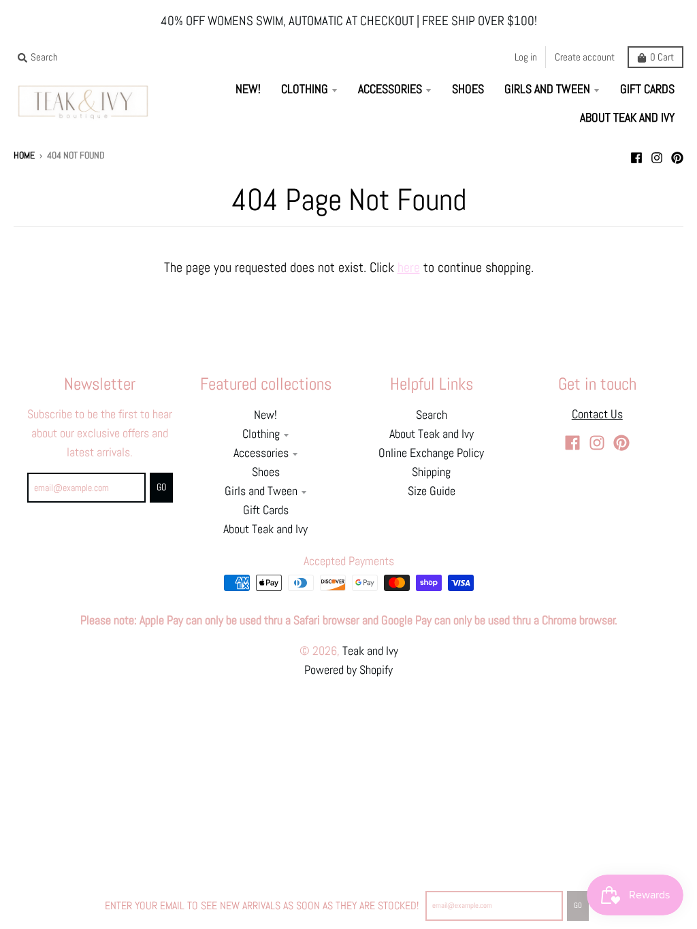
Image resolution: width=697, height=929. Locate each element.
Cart (662, 56)
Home (24, 155)
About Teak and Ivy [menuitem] (627, 117)
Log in (526, 56)
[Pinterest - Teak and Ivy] (677, 154)
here (409, 267)
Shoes (266, 471)
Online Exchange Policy (431, 452)
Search (431, 414)
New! (265, 414)
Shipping (431, 471)
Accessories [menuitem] (390, 89)
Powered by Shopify (348, 669)
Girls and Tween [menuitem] (547, 89)
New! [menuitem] (248, 89)
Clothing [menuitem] (304, 89)
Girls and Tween (261, 491)
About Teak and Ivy (265, 529)
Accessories (261, 452)
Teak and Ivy (370, 650)
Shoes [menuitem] (468, 89)
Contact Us (597, 414)
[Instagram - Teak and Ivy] (657, 154)
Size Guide (431, 491)
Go (578, 905)
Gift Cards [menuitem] (647, 89)
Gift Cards (266, 510)
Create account (585, 56)
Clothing (261, 433)
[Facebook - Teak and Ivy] (636, 154)
